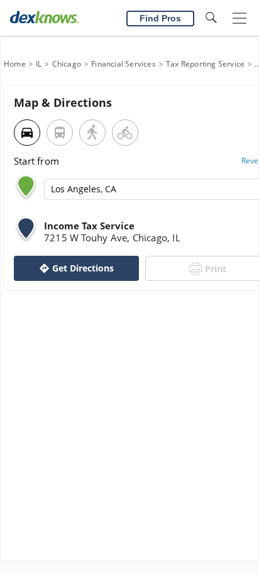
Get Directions (83, 268)
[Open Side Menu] (239, 19)
